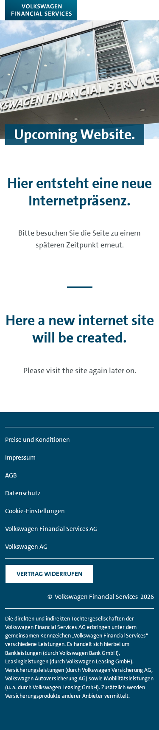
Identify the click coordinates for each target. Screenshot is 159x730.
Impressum (20, 457)
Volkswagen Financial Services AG (51, 529)
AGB (11, 475)
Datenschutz (23, 493)
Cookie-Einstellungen (35, 511)
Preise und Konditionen (37, 439)
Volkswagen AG (26, 546)
